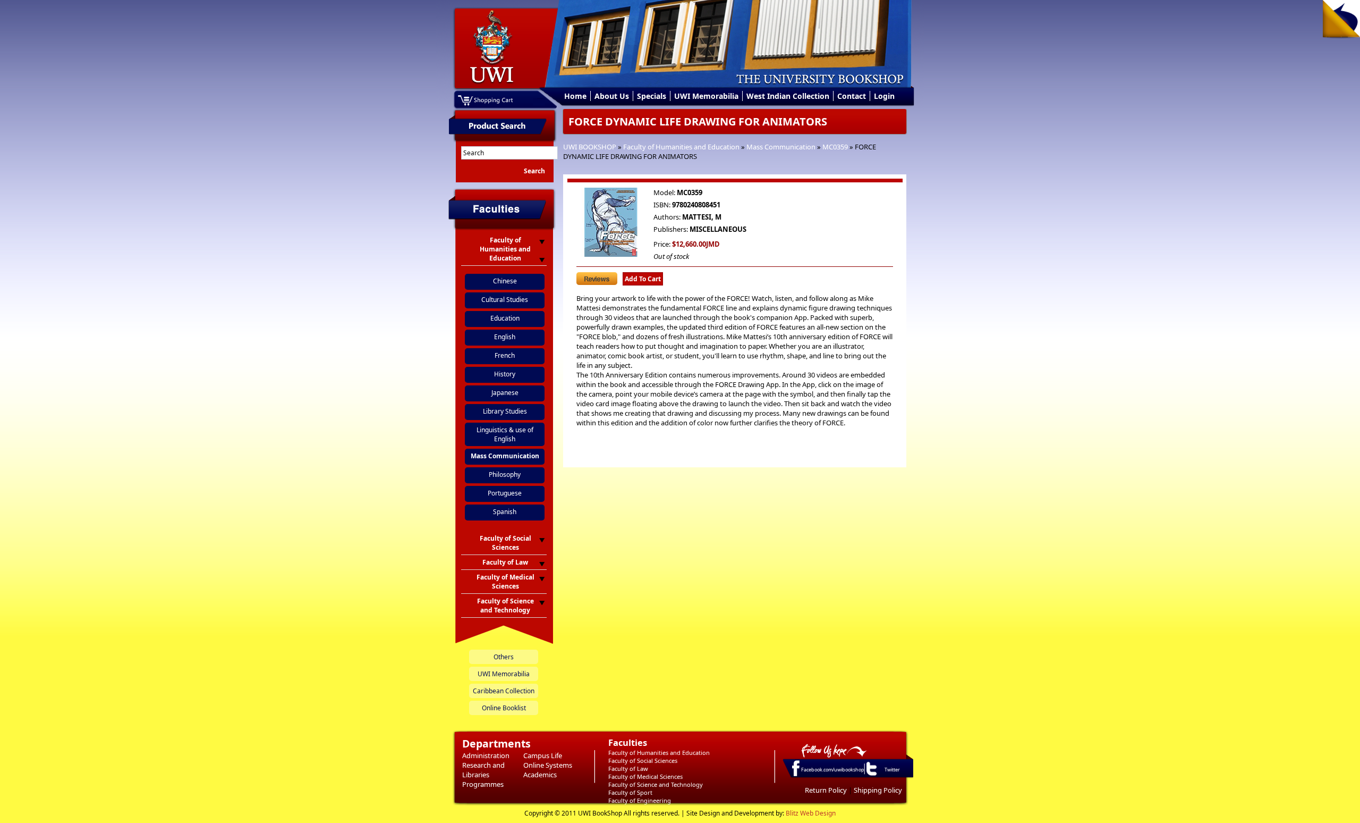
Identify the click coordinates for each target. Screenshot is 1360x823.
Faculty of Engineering (639, 800)
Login (884, 96)
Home (575, 96)
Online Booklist (504, 707)
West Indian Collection (787, 96)
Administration (485, 755)
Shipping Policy (878, 790)
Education (505, 318)
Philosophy (505, 474)
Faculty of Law (628, 768)
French (505, 355)
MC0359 (835, 147)
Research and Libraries (483, 769)
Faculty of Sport (630, 792)
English (504, 336)
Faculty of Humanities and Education (681, 147)
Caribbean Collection (503, 690)
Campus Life (542, 755)
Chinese (505, 280)
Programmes (483, 784)
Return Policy (826, 790)
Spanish (504, 511)
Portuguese (505, 493)
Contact (851, 96)
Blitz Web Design (811, 813)
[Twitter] (870, 775)
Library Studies (505, 411)
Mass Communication (780, 147)
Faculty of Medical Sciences (645, 776)
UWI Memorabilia (706, 96)
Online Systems (547, 765)
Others (504, 656)
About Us (611, 96)
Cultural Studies (504, 299)
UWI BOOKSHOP (589, 147)
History (504, 374)
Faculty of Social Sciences (642, 761)
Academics (540, 774)
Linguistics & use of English (505, 434)
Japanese (504, 392)
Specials (651, 96)
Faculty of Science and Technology (655, 784)
